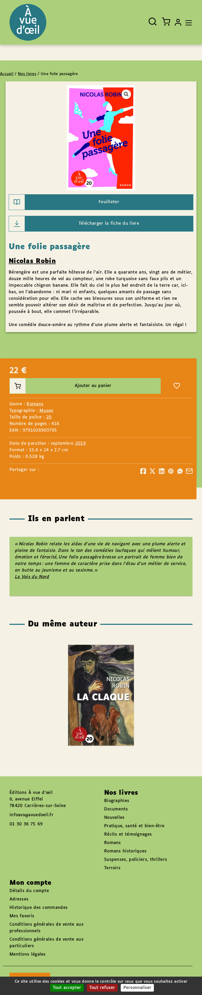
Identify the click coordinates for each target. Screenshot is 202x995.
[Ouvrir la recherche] (152, 21)
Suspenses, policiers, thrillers (135, 859)
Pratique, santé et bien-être (134, 826)
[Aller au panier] (166, 21)
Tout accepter (67, 988)
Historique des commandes (38, 907)
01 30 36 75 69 (26, 824)
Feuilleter (109, 202)
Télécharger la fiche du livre (109, 223)
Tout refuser (102, 988)
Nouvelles (114, 817)
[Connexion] (178, 22)
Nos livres (27, 74)
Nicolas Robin (32, 261)
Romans (35, 404)
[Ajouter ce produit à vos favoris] (177, 386)
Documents (116, 809)
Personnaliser (137, 988)
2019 (80, 443)
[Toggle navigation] (187, 22)
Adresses (18, 899)
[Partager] (143, 471)
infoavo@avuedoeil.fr (31, 815)
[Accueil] (27, 22)
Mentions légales (27, 954)
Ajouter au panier (93, 386)
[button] (126, 94)
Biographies (116, 801)
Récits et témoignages (128, 834)
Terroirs (112, 868)
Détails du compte (29, 891)
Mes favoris (21, 916)
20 (49, 417)
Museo (46, 411)
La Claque (95, 680)
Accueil (6, 74)
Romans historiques (125, 851)
